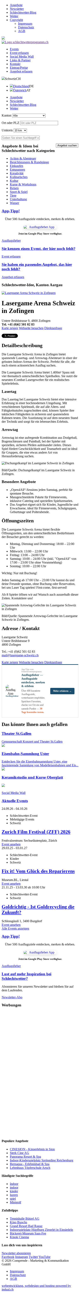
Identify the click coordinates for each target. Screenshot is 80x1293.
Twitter (33, 1257)
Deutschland (21, 86)
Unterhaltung (18, 199)
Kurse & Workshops (23, 184)
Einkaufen (16, 166)
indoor (14, 1187)
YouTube (44, 1257)
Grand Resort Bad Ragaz (26, 1226)
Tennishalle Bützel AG (24, 1218)
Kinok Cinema (19, 1237)
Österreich (19, 90)
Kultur (14, 180)
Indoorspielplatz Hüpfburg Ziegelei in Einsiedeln (41, 1229)
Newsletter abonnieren (16, 1253)
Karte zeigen (10, 328)
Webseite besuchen (31, 328)
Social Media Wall (13, 793)
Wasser (14, 203)
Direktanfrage (53, 328)
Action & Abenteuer (23, 158)
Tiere (13, 195)
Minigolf (15, 1202)
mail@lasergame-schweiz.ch (20, 655)
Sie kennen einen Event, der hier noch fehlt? (38, 248)
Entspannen (17, 169)
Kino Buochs (18, 1222)
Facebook (8, 1257)
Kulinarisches (18, 177)
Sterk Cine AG (19, 1153)
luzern (14, 1195)
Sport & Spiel (18, 192)
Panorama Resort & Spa (25, 1156)
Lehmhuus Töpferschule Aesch (30, 1167)
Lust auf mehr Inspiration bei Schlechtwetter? (26, 976)
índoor (14, 1184)
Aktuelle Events (15, 801)
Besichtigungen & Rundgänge (29, 162)
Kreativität (16, 173)
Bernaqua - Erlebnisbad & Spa (29, 1164)
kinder (14, 1191)
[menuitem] (44, 5)
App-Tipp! (11, 211)
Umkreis (7, 130)
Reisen (14, 188)
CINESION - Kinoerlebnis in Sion (32, 1149)
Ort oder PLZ (10, 123)
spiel (13, 1198)
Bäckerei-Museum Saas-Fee (28, 1233)
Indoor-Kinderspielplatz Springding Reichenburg (41, 1160)
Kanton (6, 115)
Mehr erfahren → (62, 691)
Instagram (21, 1257)
